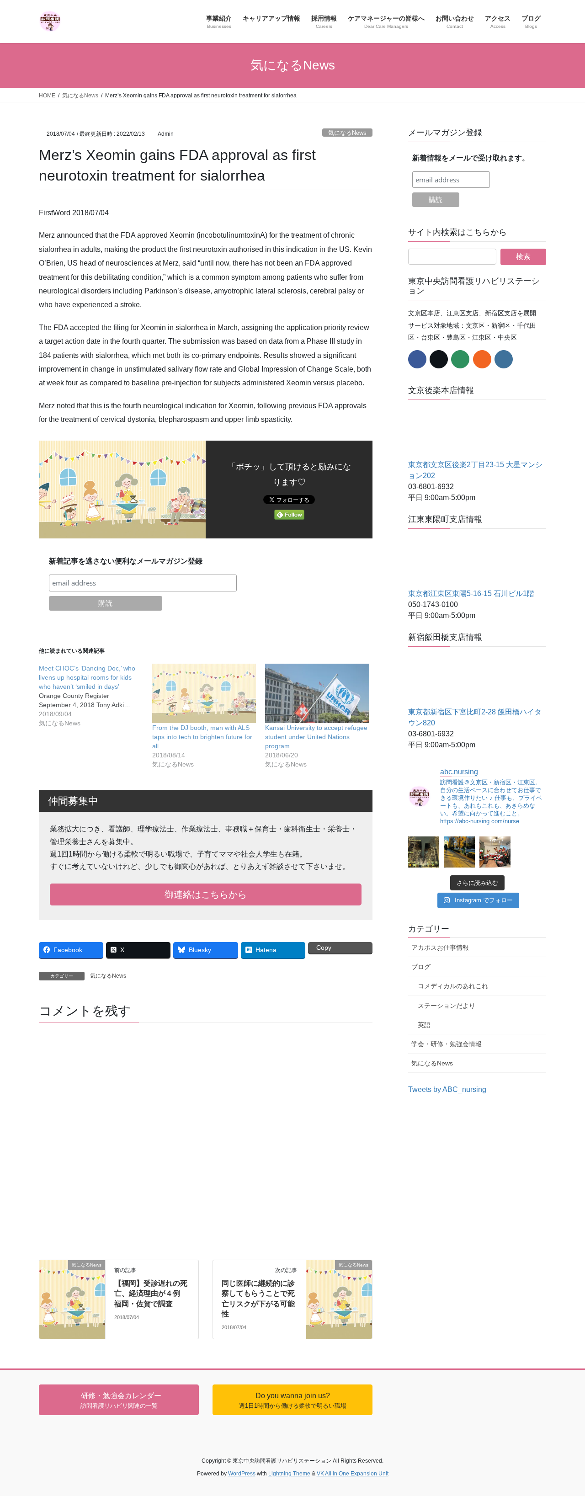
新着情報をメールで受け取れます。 (470, 158)
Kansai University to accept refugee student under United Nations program (316, 737)
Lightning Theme (289, 1473)
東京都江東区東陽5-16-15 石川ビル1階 (471, 593)
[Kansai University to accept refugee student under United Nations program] (317, 693)
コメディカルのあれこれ (453, 986)
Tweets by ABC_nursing (447, 1089)
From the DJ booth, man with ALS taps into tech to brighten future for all (202, 737)
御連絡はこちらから (206, 894)
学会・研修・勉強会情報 (446, 1044)
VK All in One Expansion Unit (352, 1473)
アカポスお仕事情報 (440, 947)
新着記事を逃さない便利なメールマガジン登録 (125, 561)
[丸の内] (423, 852)
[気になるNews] (72, 1274)
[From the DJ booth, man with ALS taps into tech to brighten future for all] (204, 693)
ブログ (421, 966)
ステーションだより (446, 1005)
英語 (424, 1024)
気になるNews (347, 132)
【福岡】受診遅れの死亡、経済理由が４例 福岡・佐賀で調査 (150, 1293)
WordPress (241, 1473)
